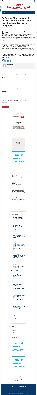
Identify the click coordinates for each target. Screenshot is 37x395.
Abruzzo (3, 16)
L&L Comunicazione (19, 377)
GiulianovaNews (18, 386)
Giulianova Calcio (14, 318)
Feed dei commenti (15, 331)
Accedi (13, 329)
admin (11, 28)
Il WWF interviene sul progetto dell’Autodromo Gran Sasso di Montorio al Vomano (18, 249)
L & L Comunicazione (15, 320)
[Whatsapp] (5, 61)
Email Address (4, 91)
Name (3, 86)
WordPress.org (14, 332)
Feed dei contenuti (15, 330)
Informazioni (14, 388)
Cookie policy (25, 388)
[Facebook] (2, 61)
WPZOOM (26, 393)
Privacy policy (20, 388)
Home (11, 388)
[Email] (10, 61)
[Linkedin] (7, 61)
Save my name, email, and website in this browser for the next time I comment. (15, 100)
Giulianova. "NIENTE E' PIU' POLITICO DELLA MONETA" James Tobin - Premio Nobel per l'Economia (19, 225)
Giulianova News (14, 319)
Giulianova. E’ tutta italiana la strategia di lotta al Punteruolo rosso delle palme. (19, 236)
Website (3, 95)
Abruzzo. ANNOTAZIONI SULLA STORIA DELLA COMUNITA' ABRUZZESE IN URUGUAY (18, 262)
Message (3, 77)
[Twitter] (4, 61)
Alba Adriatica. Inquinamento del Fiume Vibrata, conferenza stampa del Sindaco (19, 230)
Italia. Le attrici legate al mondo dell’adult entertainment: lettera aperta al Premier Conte (18, 300)
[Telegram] (8, 61)
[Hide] (0, 12)
